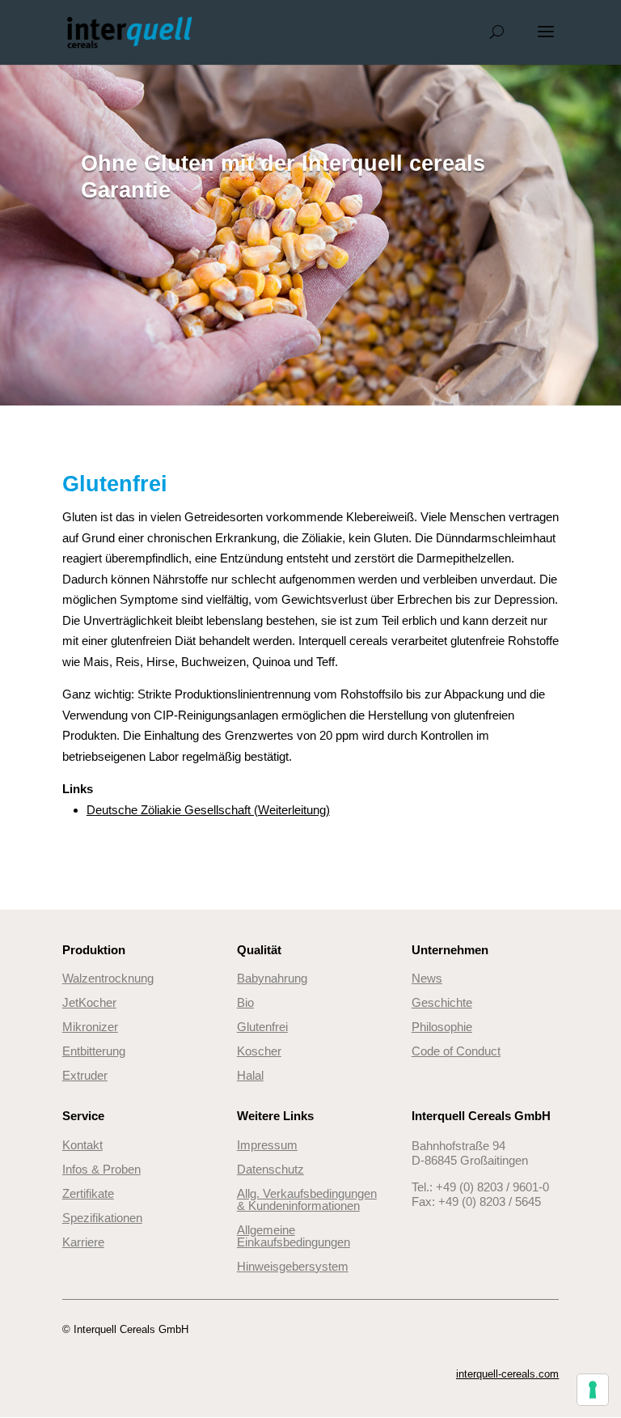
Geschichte (442, 1002)
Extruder (85, 1075)
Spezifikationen (102, 1218)
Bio (245, 1002)
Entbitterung (93, 1051)
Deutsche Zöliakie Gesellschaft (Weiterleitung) (208, 810)
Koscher (259, 1051)
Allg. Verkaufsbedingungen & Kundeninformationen (307, 1199)
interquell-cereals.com (507, 1374)
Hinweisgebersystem (293, 1266)
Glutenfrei (262, 1027)
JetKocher (89, 1002)
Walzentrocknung (108, 978)
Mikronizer (90, 1027)
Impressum (267, 1145)
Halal (250, 1075)
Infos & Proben (101, 1169)
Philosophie (442, 1027)
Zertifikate (88, 1193)
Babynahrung (272, 978)
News (427, 978)
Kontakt (82, 1145)
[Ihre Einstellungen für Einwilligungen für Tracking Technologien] (592, 1389)
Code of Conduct (456, 1051)
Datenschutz (270, 1169)
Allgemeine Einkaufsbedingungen (293, 1236)
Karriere (83, 1242)
